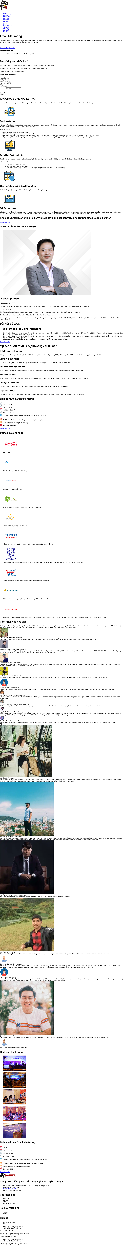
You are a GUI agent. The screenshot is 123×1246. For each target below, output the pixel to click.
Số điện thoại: (4, 80)
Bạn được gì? (7, 15)
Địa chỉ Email (4, 81)
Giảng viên (6, 16)
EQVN (5, 13)
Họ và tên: (3, 78)
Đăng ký (5, 21)
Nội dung (6, 18)
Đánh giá (6, 19)
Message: (3, 92)
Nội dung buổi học (5, 129)
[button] (61, 129)
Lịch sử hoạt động (5, 309)
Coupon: (2, 86)
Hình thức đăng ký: (5, 83)
